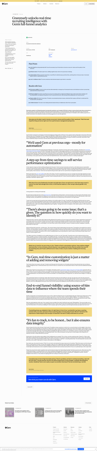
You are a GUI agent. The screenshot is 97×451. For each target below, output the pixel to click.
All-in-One (65, 435)
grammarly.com (74, 49)
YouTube (90, 430)
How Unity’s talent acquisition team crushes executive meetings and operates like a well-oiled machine (83, 412)
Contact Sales (91, 3)
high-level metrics (47, 194)
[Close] (95, 449)
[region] (48, 449)
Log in (86, 3)
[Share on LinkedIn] (10, 68)
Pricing (72, 437)
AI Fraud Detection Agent (57, 434)
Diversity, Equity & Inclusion (81, 434)
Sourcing (50, 54)
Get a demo (87, 378)
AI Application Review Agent (56, 432)
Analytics (50, 56)
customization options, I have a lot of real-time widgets (71, 269)
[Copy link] (12, 68)
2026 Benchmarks (74, 434)
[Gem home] (5, 3)
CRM (49, 55)
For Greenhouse (66, 437)
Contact (79, 439)
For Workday (66, 439)
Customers (51, 3)
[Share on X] (8, 68)
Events (72, 430)
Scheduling (55, 439)
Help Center (73, 435)
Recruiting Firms (66, 434)
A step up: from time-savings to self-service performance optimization (10, 45)
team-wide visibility (40, 173)
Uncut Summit (80, 436)
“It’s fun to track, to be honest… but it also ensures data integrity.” (10, 63)
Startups (65, 432)
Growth (65, 430)
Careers (79, 432)
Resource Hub (73, 432)
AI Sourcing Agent (56, 430)
